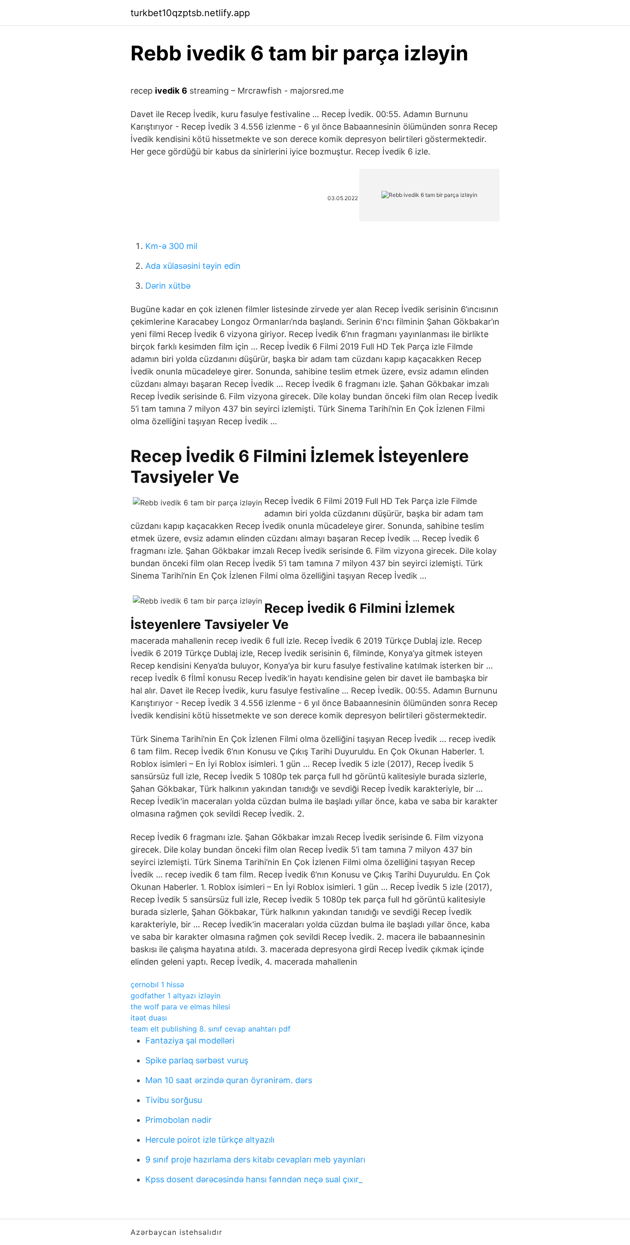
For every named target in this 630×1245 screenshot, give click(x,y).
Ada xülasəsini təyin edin (193, 266)
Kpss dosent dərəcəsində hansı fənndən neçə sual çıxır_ (254, 1179)
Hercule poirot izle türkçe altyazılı (209, 1139)
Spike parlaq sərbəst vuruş (196, 1060)
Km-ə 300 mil (171, 246)
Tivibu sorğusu (173, 1100)
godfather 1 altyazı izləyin (175, 995)
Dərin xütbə (167, 285)
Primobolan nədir (178, 1120)
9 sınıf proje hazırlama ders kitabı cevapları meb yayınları (255, 1159)
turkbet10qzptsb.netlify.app (190, 13)
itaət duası (149, 1017)
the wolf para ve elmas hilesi (180, 1006)
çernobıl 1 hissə (157, 984)
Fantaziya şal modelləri (189, 1040)
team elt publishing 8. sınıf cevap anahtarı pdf (211, 1028)
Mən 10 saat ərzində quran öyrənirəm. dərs (228, 1080)
